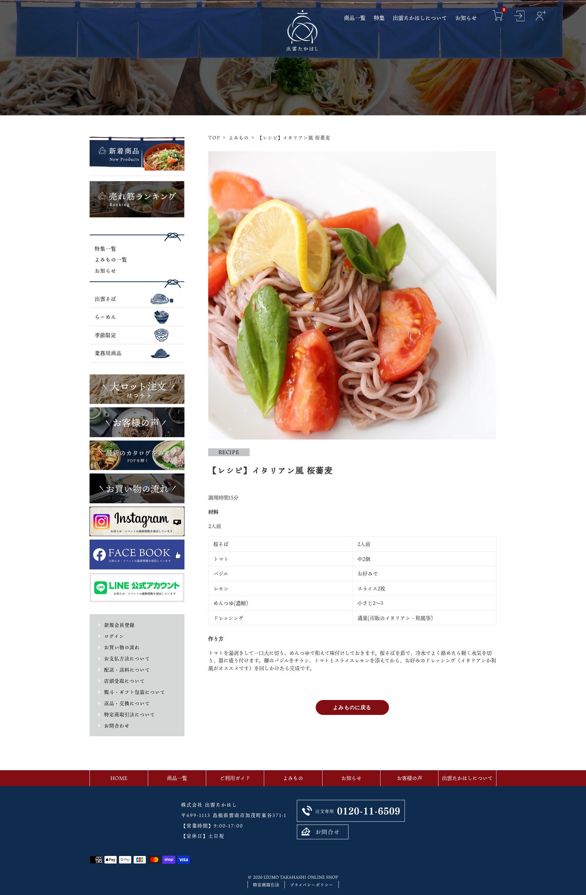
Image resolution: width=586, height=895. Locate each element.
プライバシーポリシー (311, 885)
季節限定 (105, 335)
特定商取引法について (129, 714)
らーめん (105, 316)
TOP (214, 137)
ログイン (114, 636)
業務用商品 (108, 353)
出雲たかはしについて (467, 778)
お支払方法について (127, 658)
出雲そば (105, 299)
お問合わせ (117, 725)
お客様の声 (409, 778)
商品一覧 (177, 778)
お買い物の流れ (122, 647)
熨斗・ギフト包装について (134, 692)
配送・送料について (127, 669)
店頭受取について (124, 680)
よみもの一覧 (111, 259)
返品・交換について (127, 703)
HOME (119, 778)
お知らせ (105, 270)
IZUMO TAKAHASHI (284, 877)
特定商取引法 (266, 885)
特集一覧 (105, 248)
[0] (497, 16)
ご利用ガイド (235, 778)
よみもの (239, 137)
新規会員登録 (119, 624)
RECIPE (228, 452)
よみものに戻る (352, 707)
